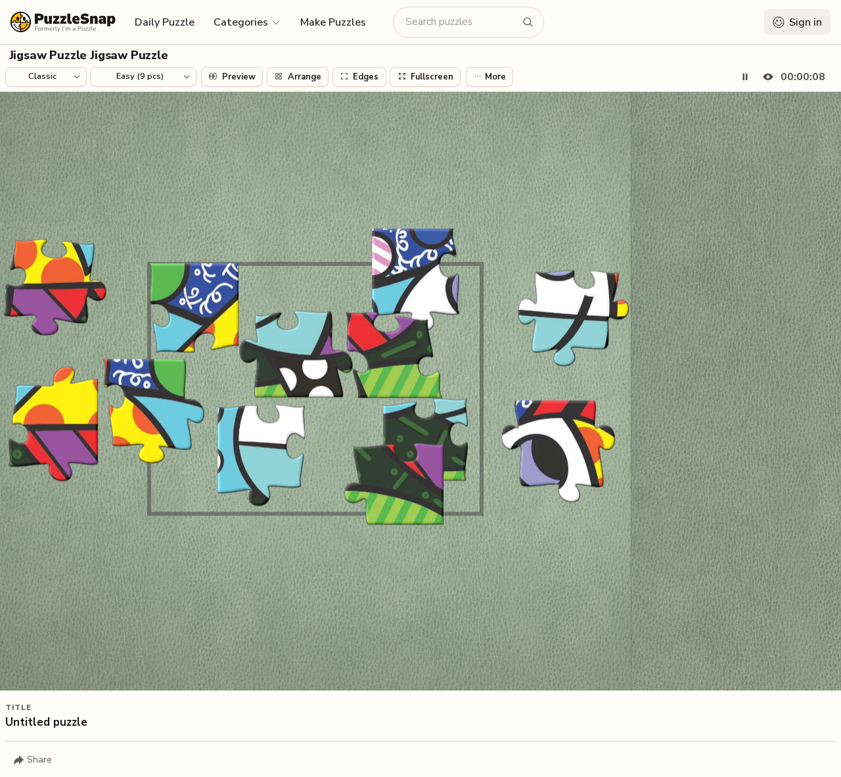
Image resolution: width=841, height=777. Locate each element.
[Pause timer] (745, 76)
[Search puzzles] (528, 22)
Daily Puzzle (164, 22)
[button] (247, 21)
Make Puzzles (333, 22)
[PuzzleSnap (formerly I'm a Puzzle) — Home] (63, 22)
